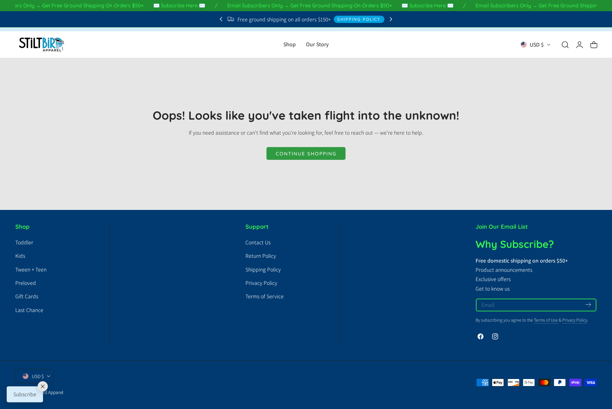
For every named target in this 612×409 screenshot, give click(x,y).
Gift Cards (26, 296)
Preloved (25, 282)
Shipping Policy (359, 19)
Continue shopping (306, 154)
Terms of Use (546, 320)
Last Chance (29, 310)
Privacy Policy (261, 282)
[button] (565, 44)
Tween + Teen (31, 269)
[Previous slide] (221, 19)
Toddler (24, 242)
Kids (20, 255)
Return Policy (260, 255)
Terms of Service (264, 296)
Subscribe (24, 394)
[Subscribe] (588, 304)
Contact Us (258, 242)
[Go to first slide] (390, 19)
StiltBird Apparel (47, 392)
